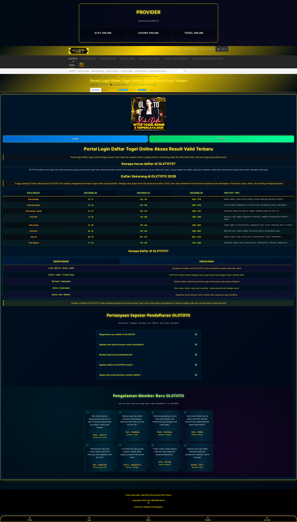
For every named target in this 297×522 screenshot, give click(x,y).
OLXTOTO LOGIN (83, 71)
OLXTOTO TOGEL (127, 71)
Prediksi (208, 520)
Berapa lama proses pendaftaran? (148, 355)
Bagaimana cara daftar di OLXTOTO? (148, 334)
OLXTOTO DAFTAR (97, 71)
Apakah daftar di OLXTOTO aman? (148, 365)
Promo (30, 520)
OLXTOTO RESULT (112, 71)
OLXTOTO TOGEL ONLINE (157, 71)
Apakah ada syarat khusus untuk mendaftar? (148, 344)
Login (89, 520)
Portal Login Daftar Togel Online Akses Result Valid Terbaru (139, 76)
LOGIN (75, 139)
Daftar (148, 520)
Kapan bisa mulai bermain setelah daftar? (148, 375)
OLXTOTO (72, 71)
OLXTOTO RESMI (140, 71)
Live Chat (267, 520)
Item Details (96, 90)
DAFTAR (222, 139)
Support (150, 90)
